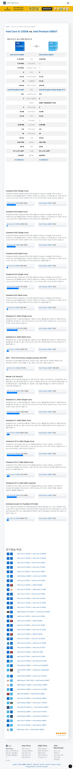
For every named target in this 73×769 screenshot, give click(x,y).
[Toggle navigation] (68, 3)
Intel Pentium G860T (45, 31)
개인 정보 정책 (58, 755)
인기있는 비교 (42, 757)
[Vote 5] (65, 733)
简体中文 (29, 764)
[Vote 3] (61, 733)
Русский (38, 766)
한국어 (24, 764)
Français (53, 764)
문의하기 (57, 753)
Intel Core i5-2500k (17, 31)
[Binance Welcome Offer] (7, 8)
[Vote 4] (63, 733)
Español (47, 764)
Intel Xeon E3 (26, 753)
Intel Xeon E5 (26, 755)
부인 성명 (57, 757)
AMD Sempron (43, 755)
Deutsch (42, 764)
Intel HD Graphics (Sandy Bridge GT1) (52, 90)
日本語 (19, 764)
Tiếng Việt (36, 764)
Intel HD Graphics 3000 (16, 90)
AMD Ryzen (42, 753)
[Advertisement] (36, 17)
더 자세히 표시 (19, 160)
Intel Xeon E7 (26, 757)
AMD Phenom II (43, 751)
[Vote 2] (59, 733)
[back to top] (70, 766)
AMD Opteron (42, 749)
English (15, 764)
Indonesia (45, 766)
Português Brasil (30, 766)
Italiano (59, 764)
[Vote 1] (57, 733)
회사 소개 (57, 751)
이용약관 (57, 759)
